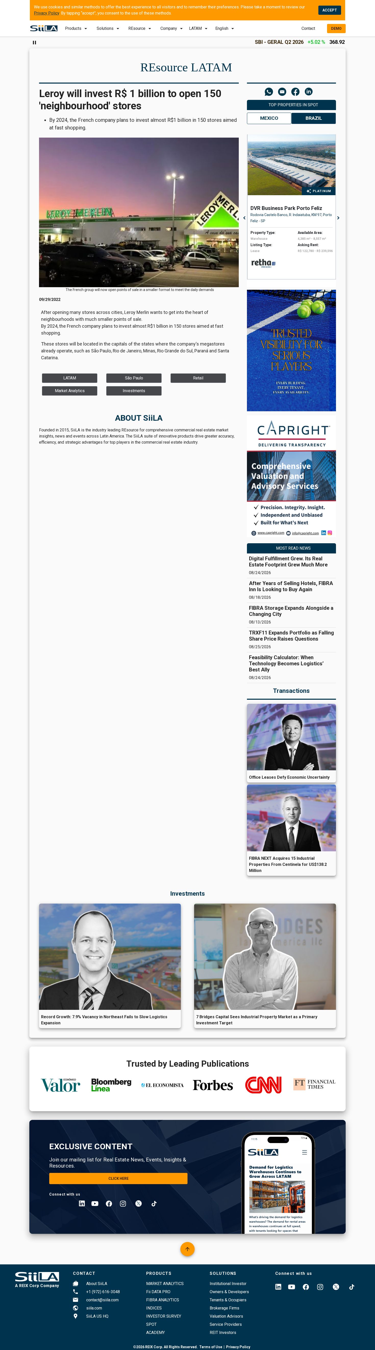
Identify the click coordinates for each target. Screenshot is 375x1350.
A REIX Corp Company (37, 1285)
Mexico (269, 118)
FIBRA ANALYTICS (162, 1300)
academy (155, 1332)
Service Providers (226, 1324)
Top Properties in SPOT (293, 104)
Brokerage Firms (224, 1308)
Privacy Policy (46, 13)
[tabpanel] (293, 207)
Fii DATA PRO (158, 1291)
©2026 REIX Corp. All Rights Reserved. (165, 1347)
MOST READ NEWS (293, 548)
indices (154, 1308)
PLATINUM (322, 191)
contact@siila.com (102, 1300)
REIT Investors (223, 1332)
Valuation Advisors (226, 1316)
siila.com (94, 1308)
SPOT (151, 1324)
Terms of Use (210, 1347)
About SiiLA (96, 1283)
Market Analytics (165, 1283)
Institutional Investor (228, 1283)
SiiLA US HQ (97, 1316)
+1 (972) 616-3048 (103, 1291)
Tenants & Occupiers (228, 1300)
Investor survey (163, 1316)
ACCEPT (329, 10)
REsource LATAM (186, 67)
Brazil (314, 118)
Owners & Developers (229, 1291)
